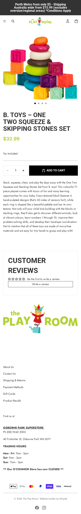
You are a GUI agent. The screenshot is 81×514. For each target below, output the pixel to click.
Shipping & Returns (14, 380)
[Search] (13, 21)
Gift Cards (9, 394)
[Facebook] (37, 507)
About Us (8, 367)
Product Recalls (12, 401)
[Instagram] (44, 507)
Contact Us (9, 374)
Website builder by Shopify (53, 498)
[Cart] (76, 21)
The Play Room (30, 498)
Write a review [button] (40, 284)
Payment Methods (13, 387)
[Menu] (4, 21)
